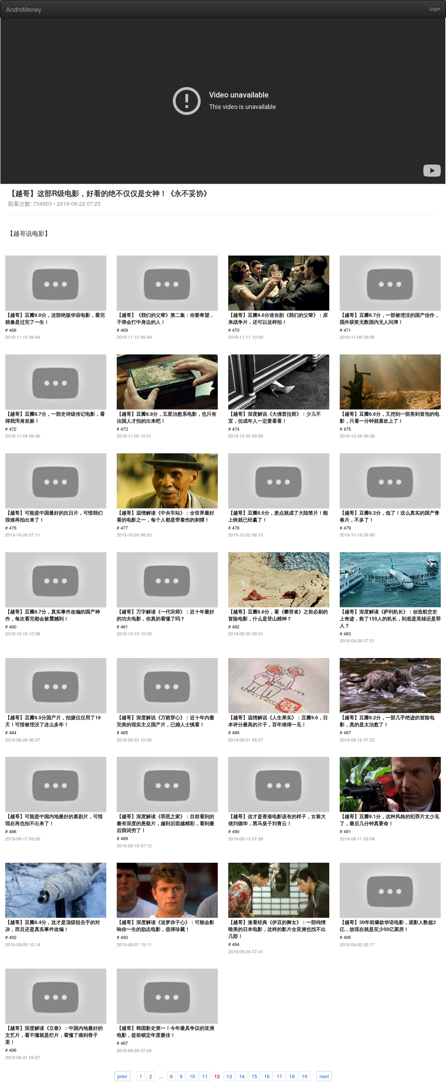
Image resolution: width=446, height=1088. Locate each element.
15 (254, 1076)
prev (122, 1076)
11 (205, 1076)
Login (434, 9)
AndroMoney (23, 9)
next (324, 1076)
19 (304, 1076)
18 (292, 1076)
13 (229, 1076)
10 (192, 1076)
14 (242, 1076)
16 (267, 1076)
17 (279, 1076)
